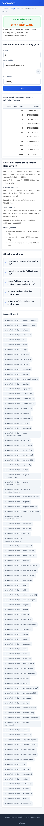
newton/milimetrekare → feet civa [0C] (19, 394)
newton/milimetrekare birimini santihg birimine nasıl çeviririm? (21, 282)
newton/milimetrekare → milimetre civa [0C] (21, 595)
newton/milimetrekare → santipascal (18, 698)
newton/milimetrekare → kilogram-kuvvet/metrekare (17, 476)
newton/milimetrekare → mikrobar (17, 560)
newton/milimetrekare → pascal (16, 634)
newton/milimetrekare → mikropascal (18, 580)
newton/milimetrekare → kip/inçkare (18, 529)
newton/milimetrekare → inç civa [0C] (18, 450)
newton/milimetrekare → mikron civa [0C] (20, 575)
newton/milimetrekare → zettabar (17, 799)
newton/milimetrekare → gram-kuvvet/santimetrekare (16, 434)
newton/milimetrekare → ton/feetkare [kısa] (20, 740)
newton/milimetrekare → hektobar (17, 440)
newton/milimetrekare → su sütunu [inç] (19, 713)
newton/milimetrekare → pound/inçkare (19, 668)
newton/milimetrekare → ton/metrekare (19, 759)
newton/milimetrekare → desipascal (18, 369)
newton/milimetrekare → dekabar (17, 354)
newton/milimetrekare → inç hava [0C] (19, 455)
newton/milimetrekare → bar (15, 340)
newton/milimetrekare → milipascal (17, 605)
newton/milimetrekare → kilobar (16, 470)
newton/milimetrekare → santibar (17, 678)
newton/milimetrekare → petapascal (18, 644)
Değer (5, 50)
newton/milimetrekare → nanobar (17, 614)
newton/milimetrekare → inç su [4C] (18, 465)
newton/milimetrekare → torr (15, 764)
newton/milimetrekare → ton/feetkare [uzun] (21, 744)
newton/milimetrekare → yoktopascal (18, 774)
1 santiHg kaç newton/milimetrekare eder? (22, 272)
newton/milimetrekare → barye (16, 349)
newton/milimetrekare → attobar (16, 330)
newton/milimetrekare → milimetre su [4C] (20, 600)
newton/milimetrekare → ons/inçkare (18, 629)
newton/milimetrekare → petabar (17, 639)
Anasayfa (5, 9)
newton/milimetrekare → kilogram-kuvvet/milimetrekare (17, 483)
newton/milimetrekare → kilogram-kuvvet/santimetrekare (17, 491)
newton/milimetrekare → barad (16, 345)
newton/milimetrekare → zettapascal (18, 803)
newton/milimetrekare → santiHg (16, 683)
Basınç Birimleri (14, 9)
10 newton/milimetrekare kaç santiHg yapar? (19, 292)
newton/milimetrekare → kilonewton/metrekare (22, 497)
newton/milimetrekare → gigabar (16, 423)
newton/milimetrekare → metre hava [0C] (20, 551)
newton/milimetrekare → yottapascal (18, 784)
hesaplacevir (9, 3)
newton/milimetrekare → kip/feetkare (18, 524)
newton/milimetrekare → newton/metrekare (20, 624)
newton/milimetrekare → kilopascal (17, 502)
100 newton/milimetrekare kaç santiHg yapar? (20, 302)
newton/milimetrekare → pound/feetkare (19, 664)
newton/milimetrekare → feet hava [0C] (19, 399)
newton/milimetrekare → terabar (16, 730)
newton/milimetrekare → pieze (16, 649)
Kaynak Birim (8, 60)
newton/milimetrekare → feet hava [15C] (19, 404)
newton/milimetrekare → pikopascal (18, 659)
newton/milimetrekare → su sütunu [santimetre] (17, 724)
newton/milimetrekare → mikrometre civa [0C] (21, 565)
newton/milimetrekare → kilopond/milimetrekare (22, 511)
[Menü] (40, 3)
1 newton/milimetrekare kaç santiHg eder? (22, 262)
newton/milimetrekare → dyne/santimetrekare (21, 379)
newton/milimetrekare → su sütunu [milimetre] (21, 718)
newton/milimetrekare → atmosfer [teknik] (20, 325)
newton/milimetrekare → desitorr (16, 374)
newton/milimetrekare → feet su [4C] (18, 408)
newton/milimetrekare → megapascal (18, 546)
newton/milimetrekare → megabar (17, 533)
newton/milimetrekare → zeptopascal (18, 794)
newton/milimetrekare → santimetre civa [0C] (21, 688)
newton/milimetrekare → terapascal (18, 735)
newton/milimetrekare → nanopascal (18, 619)
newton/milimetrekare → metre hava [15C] (20, 556)
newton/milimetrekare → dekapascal (18, 359)
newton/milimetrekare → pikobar (16, 654)
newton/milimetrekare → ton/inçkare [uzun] (20, 754)
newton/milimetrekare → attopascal (18, 335)
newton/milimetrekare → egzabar (17, 384)
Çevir (22, 88)
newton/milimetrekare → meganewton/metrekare (13, 540)
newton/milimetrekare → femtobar (17, 413)
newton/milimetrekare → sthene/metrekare (20, 708)
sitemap (22, 823)
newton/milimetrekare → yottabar (17, 779)
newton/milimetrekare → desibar (16, 364)
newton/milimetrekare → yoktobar (17, 769)
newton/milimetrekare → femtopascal (18, 418)
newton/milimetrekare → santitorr (17, 703)
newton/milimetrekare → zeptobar (17, 789)
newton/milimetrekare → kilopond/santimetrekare (13, 517)
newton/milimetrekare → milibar (16, 585)
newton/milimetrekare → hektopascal (18, 445)
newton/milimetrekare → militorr (16, 609)
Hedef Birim (7, 77)
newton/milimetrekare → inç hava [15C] (19, 460)
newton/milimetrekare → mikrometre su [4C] (21, 570)
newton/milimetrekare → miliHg (16, 590)
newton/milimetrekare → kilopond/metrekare (21, 507)
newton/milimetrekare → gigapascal (18, 428)
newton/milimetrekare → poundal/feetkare (20, 673)
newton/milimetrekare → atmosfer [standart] (21, 320)
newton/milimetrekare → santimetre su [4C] (21, 693)
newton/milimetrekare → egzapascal (18, 389)
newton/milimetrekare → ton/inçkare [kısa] (20, 749)
